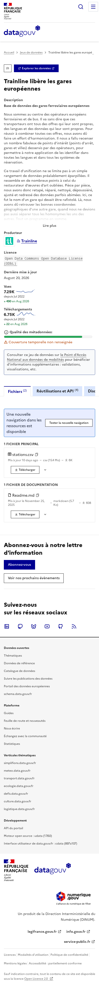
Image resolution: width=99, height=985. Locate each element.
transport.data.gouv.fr (19, 778)
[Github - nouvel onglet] (60, 626)
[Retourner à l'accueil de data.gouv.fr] (22, 31)
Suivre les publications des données (28, 678)
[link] (36, 68)
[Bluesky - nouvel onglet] (33, 626)
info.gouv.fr (76, 931)
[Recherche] (81, 7)
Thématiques (13, 655)
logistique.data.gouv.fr (19, 809)
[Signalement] (8, 68)
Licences (10, 955)
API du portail (13, 828)
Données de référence (19, 663)
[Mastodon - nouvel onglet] (20, 626)
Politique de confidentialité (69, 955)
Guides (8, 713)
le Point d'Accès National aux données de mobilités (46, 357)
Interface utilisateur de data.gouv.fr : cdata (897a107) (40, 843)
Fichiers (17, 391)
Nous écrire (12, 728)
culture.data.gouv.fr (17, 801)
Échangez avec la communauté (25, 736)
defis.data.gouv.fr (16, 794)
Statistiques (12, 744)
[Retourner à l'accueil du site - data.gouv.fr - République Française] (52, 870)
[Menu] (93, 7)
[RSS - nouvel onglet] (74, 626)
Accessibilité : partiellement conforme (55, 963)
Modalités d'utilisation (33, 955)
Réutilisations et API (57, 391)
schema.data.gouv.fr (18, 694)
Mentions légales (15, 963)
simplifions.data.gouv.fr (20, 763)
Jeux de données (31, 52)
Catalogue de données (19, 671)
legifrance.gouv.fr (42, 931)
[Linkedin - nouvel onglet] (7, 626)
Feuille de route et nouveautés (24, 721)
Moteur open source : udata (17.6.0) (28, 836)
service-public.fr (77, 941)
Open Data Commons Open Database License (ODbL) (43, 261)
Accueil (9, 52)
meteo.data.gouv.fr (17, 771)
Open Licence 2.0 (36, 979)
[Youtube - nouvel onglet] (47, 626)
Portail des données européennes (27, 686)
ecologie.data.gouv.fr (18, 786)
